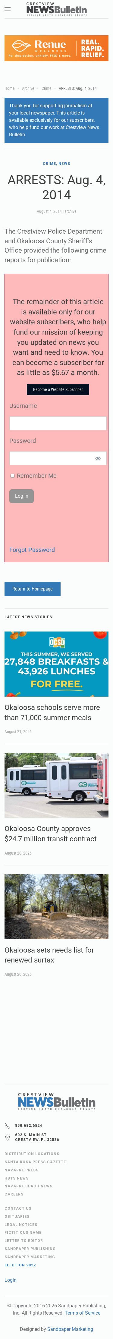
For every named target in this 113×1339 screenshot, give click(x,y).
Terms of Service (82, 1313)
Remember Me (36, 475)
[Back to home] (57, 9)
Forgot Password (32, 549)
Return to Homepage (32, 589)
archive (70, 211)
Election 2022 (20, 1265)
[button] (8, 9)
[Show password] (98, 458)
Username (23, 405)
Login (11, 1280)
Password (22, 440)
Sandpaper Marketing (70, 1329)
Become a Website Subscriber (58, 389)
